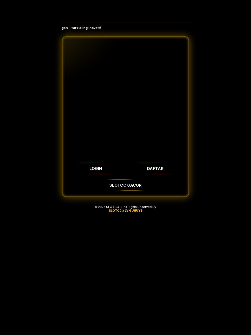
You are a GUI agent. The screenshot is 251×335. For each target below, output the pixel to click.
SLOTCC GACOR (125, 185)
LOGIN (95, 168)
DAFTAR (155, 168)
